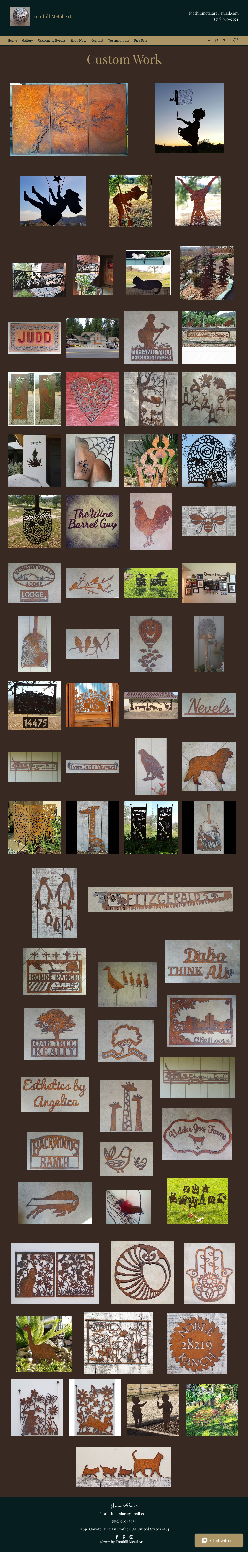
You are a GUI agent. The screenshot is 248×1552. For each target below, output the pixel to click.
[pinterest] (216, 40)
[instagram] (223, 40)
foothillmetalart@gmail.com (214, 13)
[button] (28, 40)
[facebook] (209, 40)
